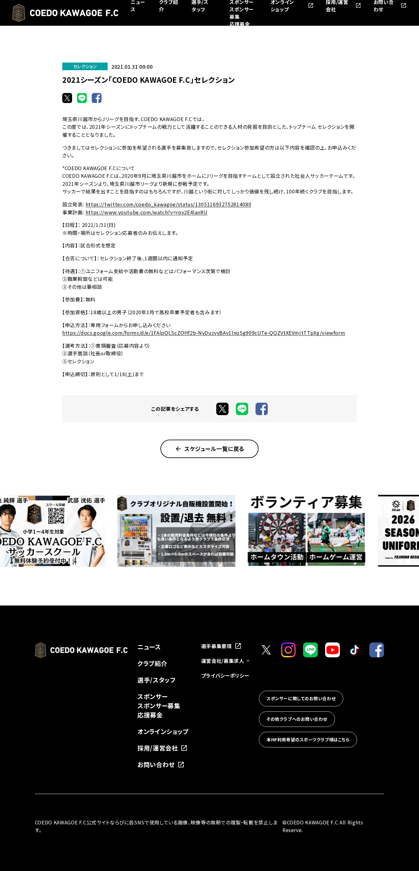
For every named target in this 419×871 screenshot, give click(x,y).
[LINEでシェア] (82, 98)
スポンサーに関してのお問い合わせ (301, 699)
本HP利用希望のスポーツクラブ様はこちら (308, 740)
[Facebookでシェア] (97, 98)
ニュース (149, 646)
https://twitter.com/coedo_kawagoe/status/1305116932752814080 (168, 204)
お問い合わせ (156, 764)
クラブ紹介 (152, 663)
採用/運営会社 (157, 747)
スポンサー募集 (158, 705)
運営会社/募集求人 (222, 660)
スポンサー (152, 696)
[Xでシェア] (67, 98)
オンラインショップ (163, 731)
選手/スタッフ (156, 679)
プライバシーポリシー (225, 675)
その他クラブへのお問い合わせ (297, 719)
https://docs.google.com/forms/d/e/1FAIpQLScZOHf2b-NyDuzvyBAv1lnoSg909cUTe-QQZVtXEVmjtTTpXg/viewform (203, 332)
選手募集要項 (216, 646)
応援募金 (239, 24)
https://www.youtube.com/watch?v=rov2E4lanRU (147, 212)
